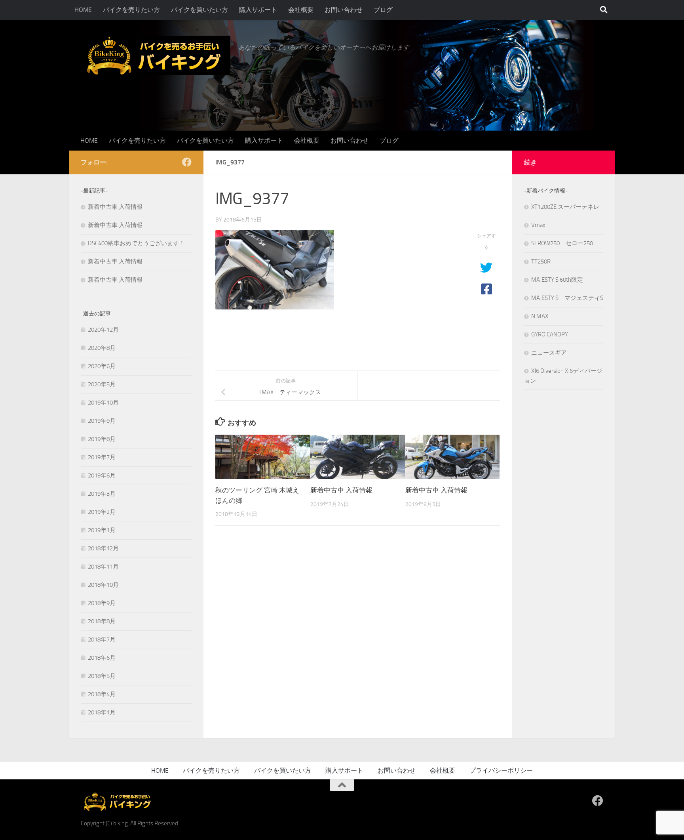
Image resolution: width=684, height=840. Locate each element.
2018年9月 (102, 603)
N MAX (539, 316)
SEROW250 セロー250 (562, 243)
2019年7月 (102, 457)
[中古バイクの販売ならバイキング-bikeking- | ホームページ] (155, 55)
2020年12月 (103, 329)
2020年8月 (102, 347)
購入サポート (258, 9)
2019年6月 (102, 475)
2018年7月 (102, 639)
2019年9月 (102, 420)
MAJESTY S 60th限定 (557, 279)
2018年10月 (103, 584)
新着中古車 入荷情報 (341, 490)
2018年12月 (103, 548)
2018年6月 (102, 657)
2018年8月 (102, 621)
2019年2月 (102, 511)
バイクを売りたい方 (131, 9)
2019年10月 (103, 402)
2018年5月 (102, 676)
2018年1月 (102, 712)
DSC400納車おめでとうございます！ (136, 243)
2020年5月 (102, 384)
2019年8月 (102, 439)
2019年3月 (102, 493)
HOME (83, 9)
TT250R (541, 261)
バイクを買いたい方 (199, 9)
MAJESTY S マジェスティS (567, 298)
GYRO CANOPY (549, 334)
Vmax (538, 225)
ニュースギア (549, 352)
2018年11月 (103, 566)
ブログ (383, 9)
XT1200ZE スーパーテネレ (565, 206)
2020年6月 (102, 366)
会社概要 (301, 9)
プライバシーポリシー (501, 770)
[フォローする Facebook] (187, 162)
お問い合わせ (344, 9)
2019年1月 (102, 530)
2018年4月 (102, 694)
